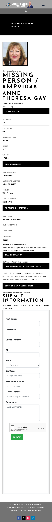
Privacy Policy (18, 511)
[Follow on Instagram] (28, 518)
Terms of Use (34, 511)
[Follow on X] (24, 518)
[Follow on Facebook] (19, 518)
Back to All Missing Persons (22, 24)
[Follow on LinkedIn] (33, 518)
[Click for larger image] (15, 53)
